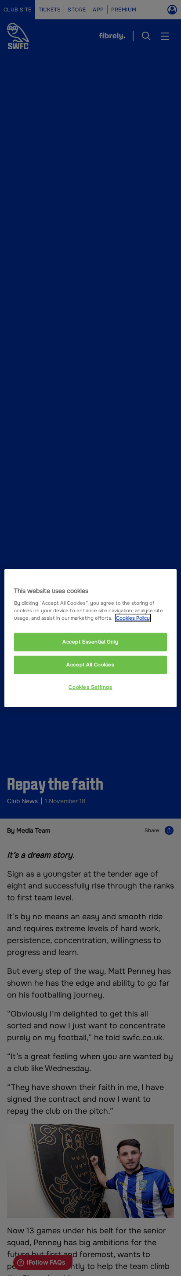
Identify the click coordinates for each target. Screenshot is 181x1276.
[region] (90, 638)
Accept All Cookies (90, 665)
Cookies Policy (133, 618)
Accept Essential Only (90, 642)
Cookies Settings (90, 687)
